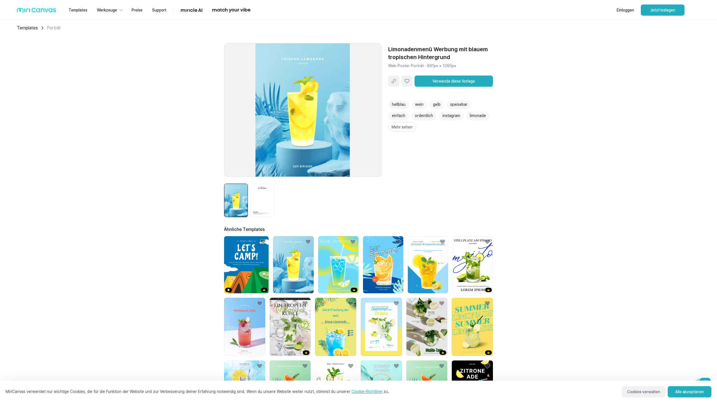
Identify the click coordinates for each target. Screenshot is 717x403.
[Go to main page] (36, 11)
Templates (27, 28)
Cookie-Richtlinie (366, 391)
